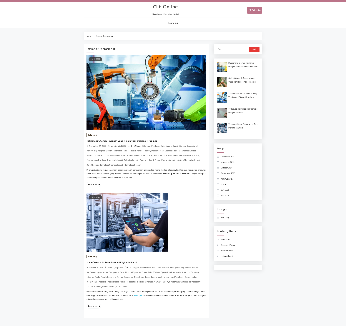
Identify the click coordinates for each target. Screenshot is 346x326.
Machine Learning (165, 277)
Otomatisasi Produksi (96, 282)
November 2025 (227, 162)
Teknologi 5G (195, 282)
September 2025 (228, 173)
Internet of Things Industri (124, 151)
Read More (92, 184)
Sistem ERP (150, 282)
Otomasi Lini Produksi (96, 155)
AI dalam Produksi (151, 146)
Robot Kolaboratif (115, 160)
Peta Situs (225, 239)
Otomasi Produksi (149, 155)
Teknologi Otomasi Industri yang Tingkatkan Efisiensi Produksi (121, 141)
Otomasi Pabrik (133, 155)
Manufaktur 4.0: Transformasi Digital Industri (111, 262)
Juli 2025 (225, 184)
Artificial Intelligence (171, 268)
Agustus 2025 (227, 179)
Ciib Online (165, 7)
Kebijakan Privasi (228, 245)
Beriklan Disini (227, 251)
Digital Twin (147, 272)
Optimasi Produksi (173, 151)
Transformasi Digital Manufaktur (100, 286)
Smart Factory (92, 165)
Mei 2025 (225, 195)
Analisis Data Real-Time (150, 268)
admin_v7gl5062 (118, 146)
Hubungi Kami (227, 256)
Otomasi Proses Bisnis (168, 155)
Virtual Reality (122, 286)
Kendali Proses (143, 151)
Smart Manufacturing (178, 282)
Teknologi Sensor (133, 165)
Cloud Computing (111, 272)
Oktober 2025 (226, 168)
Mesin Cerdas (157, 151)
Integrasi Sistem (104, 151)
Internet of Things (115, 277)
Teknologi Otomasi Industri (112, 165)
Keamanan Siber (131, 277)
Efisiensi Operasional (188, 146)
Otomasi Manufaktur (116, 155)
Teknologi (173, 23)
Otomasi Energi (189, 151)
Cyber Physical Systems (130, 272)
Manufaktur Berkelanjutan (185, 277)
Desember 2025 (227, 157)
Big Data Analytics (94, 272)
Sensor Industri (147, 160)
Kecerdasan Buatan (148, 277)
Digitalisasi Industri (169, 146)
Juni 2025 (225, 190)
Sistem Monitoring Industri (189, 160)
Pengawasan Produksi (96, 160)
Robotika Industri (131, 160)
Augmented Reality (189, 268)
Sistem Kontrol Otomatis (166, 160)
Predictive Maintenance (117, 282)
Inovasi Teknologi (191, 272)
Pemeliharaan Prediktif (189, 155)
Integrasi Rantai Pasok (96, 277)
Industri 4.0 (91, 151)
